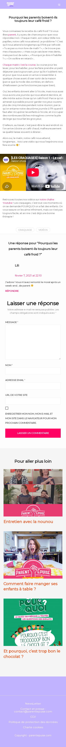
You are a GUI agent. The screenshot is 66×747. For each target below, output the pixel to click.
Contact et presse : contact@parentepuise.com (33, 710)
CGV (33, 716)
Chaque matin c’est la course (19, 64)
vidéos (43, 229)
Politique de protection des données (33, 722)
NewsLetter (33, 703)
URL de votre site (16, 394)
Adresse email (15, 380)
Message (11, 322)
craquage (25, 229)
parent (12, 34)
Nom (9, 365)
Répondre (12, 290)
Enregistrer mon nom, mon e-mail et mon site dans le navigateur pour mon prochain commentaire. (30, 418)
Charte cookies (33, 727)
